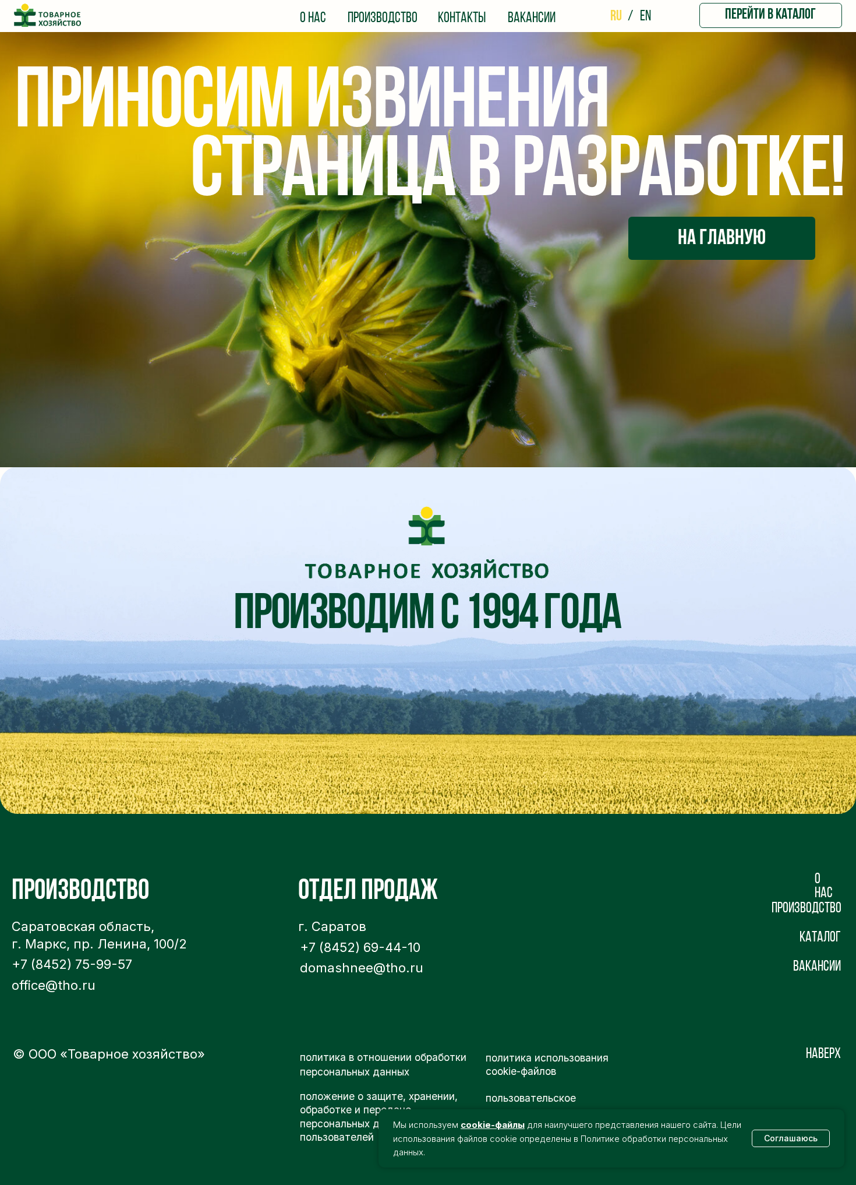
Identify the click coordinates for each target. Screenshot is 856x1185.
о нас (313, 19)
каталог (820, 938)
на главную (722, 238)
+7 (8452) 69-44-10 (360, 947)
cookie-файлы (493, 1124)
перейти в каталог (770, 15)
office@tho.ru (53, 985)
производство (383, 19)
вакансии (532, 19)
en (645, 17)
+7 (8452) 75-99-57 (72, 964)
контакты (462, 19)
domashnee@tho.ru (361, 967)
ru (616, 17)
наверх (823, 1054)
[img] (48, 16)
